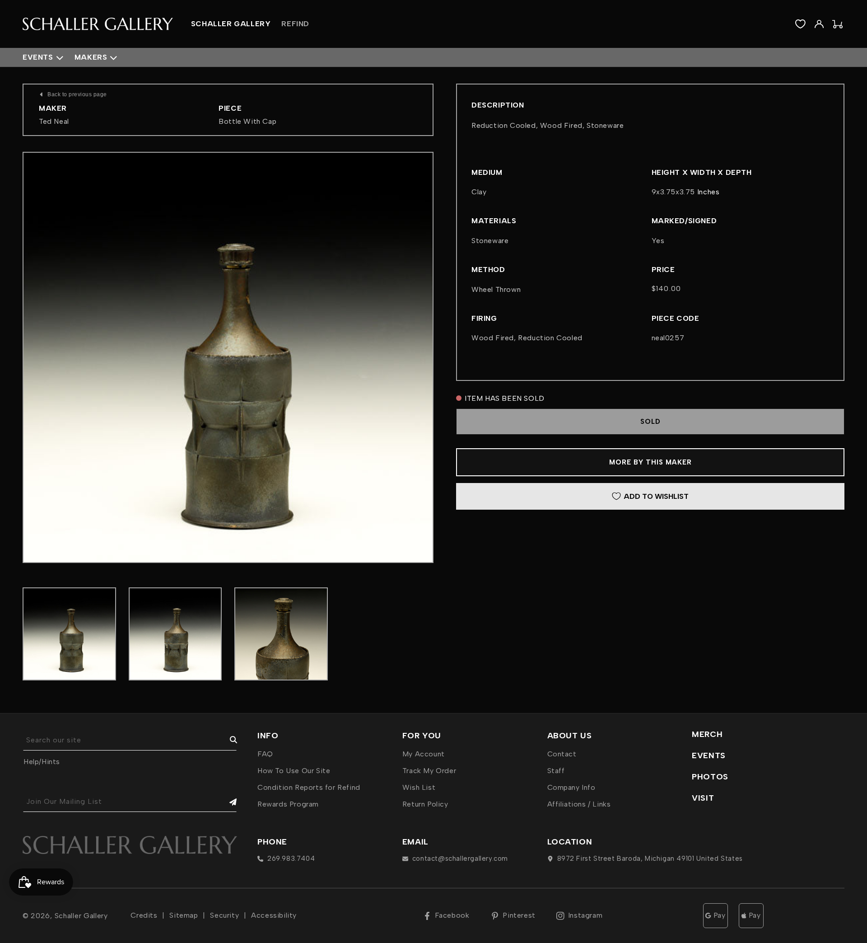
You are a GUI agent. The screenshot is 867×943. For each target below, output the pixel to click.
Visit (703, 798)
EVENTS (709, 755)
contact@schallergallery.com (460, 858)
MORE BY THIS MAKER (650, 462)
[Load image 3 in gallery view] (281, 634)
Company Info (571, 787)
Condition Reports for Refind (308, 787)
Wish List (418, 787)
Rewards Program (288, 804)
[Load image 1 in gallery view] (69, 634)
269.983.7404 (291, 858)
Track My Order (429, 770)
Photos (710, 777)
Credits (144, 915)
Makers (91, 57)
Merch (707, 734)
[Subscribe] (227, 801)
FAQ (265, 754)
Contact (562, 754)
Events (38, 57)
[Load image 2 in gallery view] (175, 634)
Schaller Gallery (81, 915)
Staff (556, 770)
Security (224, 915)
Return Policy (425, 804)
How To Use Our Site (293, 770)
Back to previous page (77, 94)
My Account (423, 754)
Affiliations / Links (579, 804)
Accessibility (274, 915)
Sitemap (183, 915)
